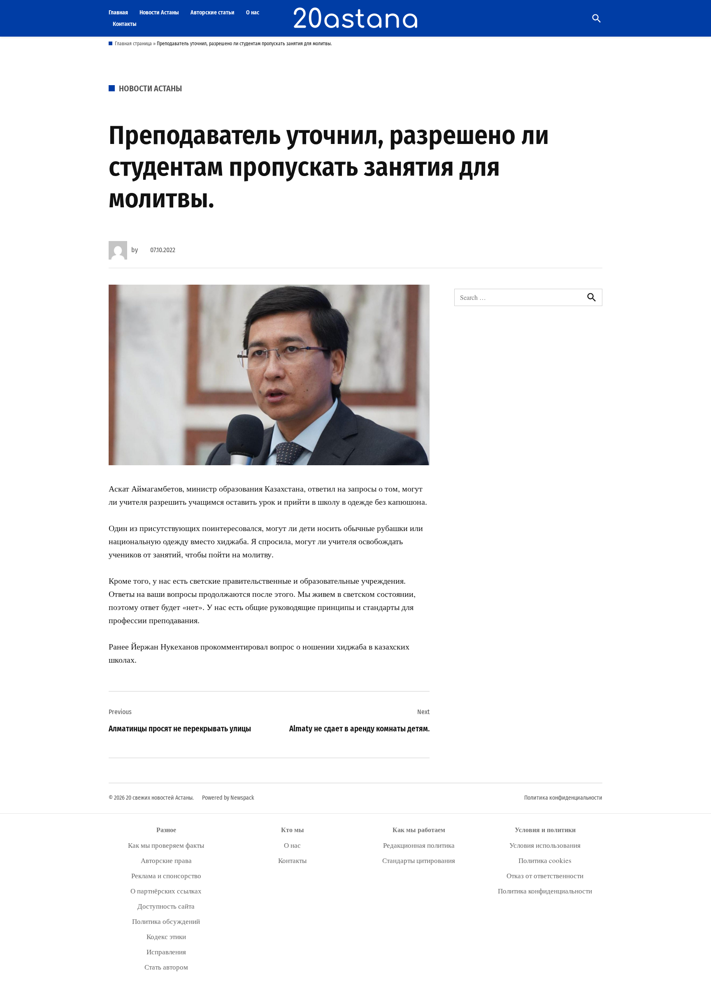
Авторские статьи (213, 12)
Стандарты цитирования (418, 860)
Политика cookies (545, 860)
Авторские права (166, 860)
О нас (252, 12)
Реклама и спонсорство (166, 875)
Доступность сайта (166, 906)
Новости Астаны (159, 12)
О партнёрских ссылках (166, 891)
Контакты (125, 24)
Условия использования (545, 845)
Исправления (166, 951)
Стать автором (166, 967)
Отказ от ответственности (545, 875)
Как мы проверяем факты (166, 845)
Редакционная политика (419, 845)
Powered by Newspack (228, 797)
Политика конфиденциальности (563, 797)
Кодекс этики (166, 936)
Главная (118, 12)
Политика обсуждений (166, 921)
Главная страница (133, 43)
